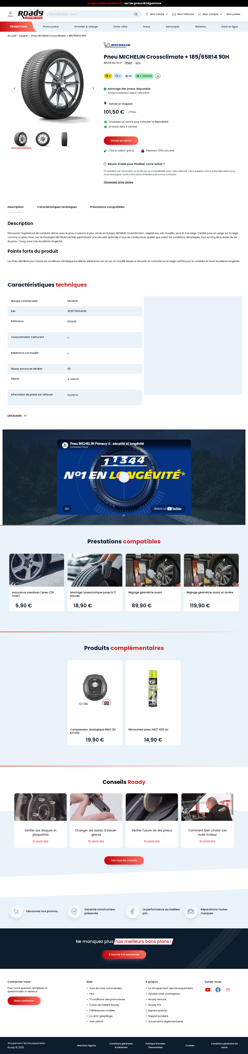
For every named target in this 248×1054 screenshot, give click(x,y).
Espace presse (157, 1010)
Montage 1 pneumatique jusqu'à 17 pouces (93, 594)
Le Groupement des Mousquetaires (170, 988)
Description (16, 207)
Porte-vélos (120, 26)
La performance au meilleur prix (161, 911)
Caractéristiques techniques (57, 207)
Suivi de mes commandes (105, 988)
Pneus (146, 26)
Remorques (173, 26)
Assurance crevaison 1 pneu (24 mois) (33, 594)
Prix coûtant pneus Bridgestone (124, 2)
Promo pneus (51, 26)
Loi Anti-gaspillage (101, 1016)
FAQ (91, 993)
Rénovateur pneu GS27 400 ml (148, 729)
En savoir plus (40, 841)
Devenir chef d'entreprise (164, 993)
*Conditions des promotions (107, 999)
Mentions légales (86, 1045)
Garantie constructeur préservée (99, 911)
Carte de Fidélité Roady (104, 1005)
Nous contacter (24, 1000)
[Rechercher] (136, 14)
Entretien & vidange (86, 26)
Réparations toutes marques (214, 911)
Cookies (190, 1045)
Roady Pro (154, 1005)
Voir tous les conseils (124, 860)
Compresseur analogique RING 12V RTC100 (93, 731)
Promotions (18, 26)
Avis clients (96, 1021)
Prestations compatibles (107, 207)
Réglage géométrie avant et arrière (210, 592)
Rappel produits (158, 1016)
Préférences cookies (102, 1010)
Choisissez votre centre (118, 182)
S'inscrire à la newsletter (124, 954)
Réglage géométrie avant (145, 592)
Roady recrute (157, 999)
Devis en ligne (230, 26)
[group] (21, 138)
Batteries (200, 26)
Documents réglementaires (165, 1021)
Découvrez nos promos (42, 911)
